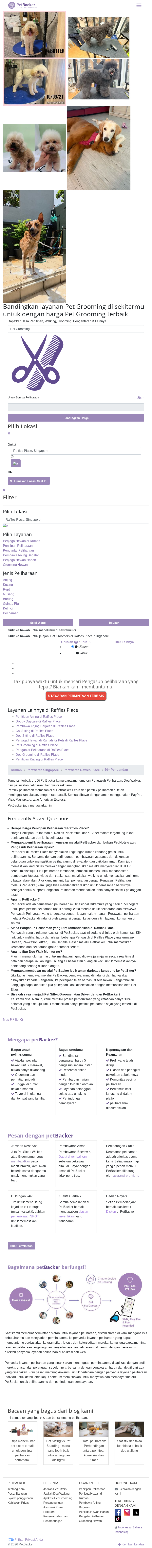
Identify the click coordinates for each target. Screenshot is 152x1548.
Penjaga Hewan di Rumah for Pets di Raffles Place (51, 740)
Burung (8, 599)
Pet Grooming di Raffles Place (37, 745)
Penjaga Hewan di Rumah (21, 541)
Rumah (16, 770)
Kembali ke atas (132, 1544)
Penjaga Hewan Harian (19, 560)
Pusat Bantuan (17, 1493)
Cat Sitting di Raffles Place (34, 731)
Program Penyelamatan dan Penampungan (55, 1516)
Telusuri (114, 623)
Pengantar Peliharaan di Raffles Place (42, 750)
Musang (8, 594)
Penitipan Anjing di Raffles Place (39, 716)
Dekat (12, 444)
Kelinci (8, 608)
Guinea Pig (11, 603)
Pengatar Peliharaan (92, 1516)
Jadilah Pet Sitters (55, 1489)
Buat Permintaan (21, 1246)
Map (6, 1019)
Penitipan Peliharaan (18, 545)
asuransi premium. (126, 1175)
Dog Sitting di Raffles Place (35, 735)
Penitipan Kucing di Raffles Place (39, 759)
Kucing (8, 584)
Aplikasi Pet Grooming (57, 1498)
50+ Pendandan (116, 769)
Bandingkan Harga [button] (76, 418)
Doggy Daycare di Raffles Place (38, 721)
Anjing (7, 580)
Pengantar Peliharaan (18, 550)
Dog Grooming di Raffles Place (37, 754)
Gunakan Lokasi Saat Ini (29, 481)
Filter (16, 1019)
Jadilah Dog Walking (56, 1493)
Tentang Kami (16, 1489)
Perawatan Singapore (43, 770)
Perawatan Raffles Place (82, 770)
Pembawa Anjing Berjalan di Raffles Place (45, 726)
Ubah (140, 397)
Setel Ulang (38, 623)
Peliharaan (10, 613)
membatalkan (20, 1161)
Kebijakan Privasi (19, 1502)
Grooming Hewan (15, 564)
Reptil (7, 589)
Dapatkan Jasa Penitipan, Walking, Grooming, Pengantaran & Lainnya (57, 321)
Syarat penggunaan (20, 1498)
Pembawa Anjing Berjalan (21, 555)
